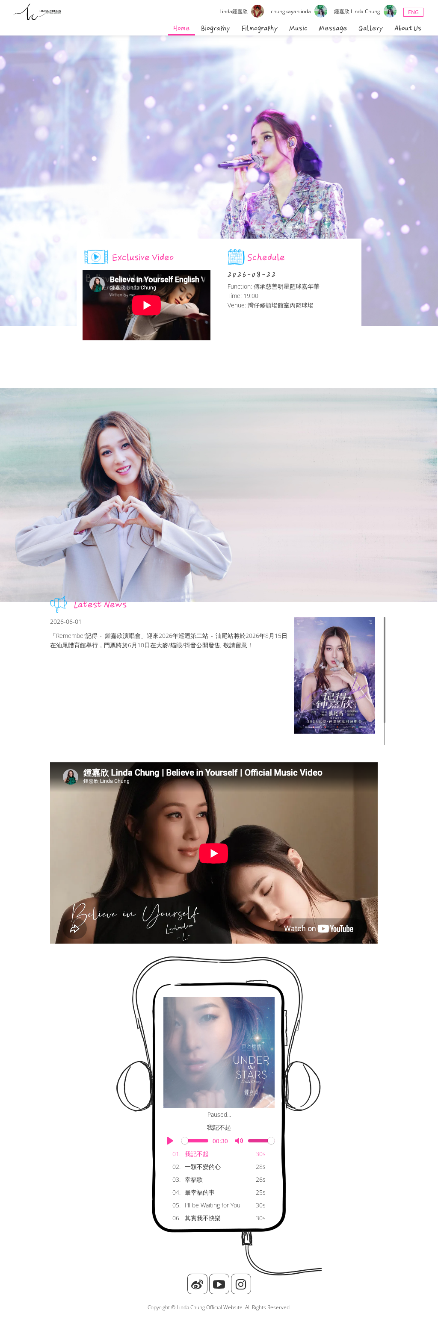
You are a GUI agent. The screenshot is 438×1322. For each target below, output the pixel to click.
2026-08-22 (252, 274)
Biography (216, 28)
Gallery (370, 28)
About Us (407, 28)
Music (298, 28)
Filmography (260, 28)
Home (181, 28)
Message (333, 28)
